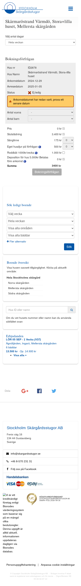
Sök (69, 246)
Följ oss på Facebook (22, 469)
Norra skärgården (18, 282)
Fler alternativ (17, 241)
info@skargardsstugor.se (25, 453)
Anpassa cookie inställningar (58, 564)
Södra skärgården (19, 293)
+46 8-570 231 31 (20, 461)
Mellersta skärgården (20, 288)
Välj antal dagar (14, 36)
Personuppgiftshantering (21, 564)
